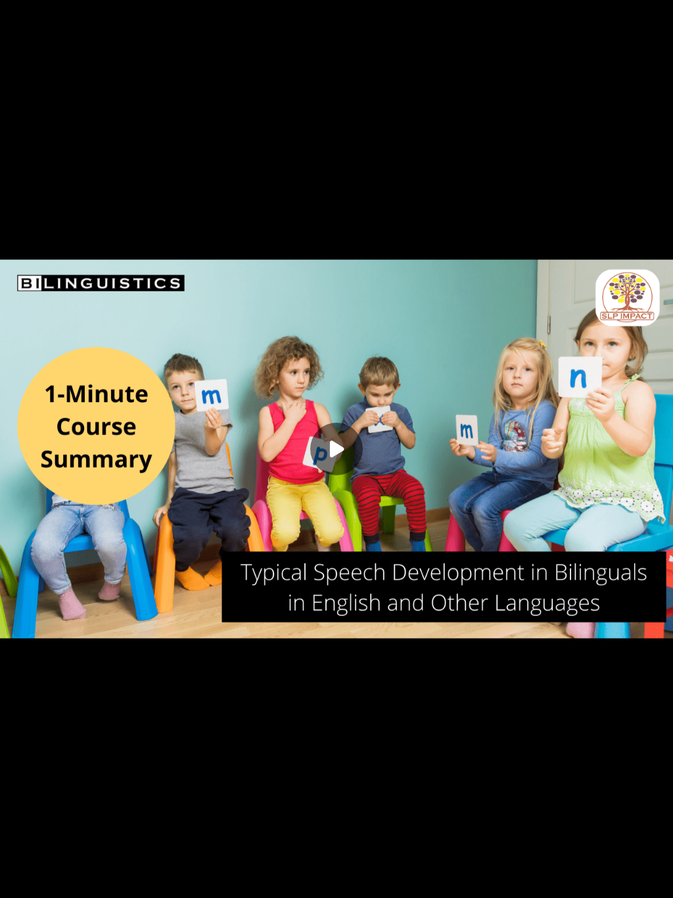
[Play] (18, 879)
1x (628, 875)
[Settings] (602, 879)
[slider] (336, 860)
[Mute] (45, 879)
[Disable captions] (576, 879)
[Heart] (336, 879)
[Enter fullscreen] (654, 879)
